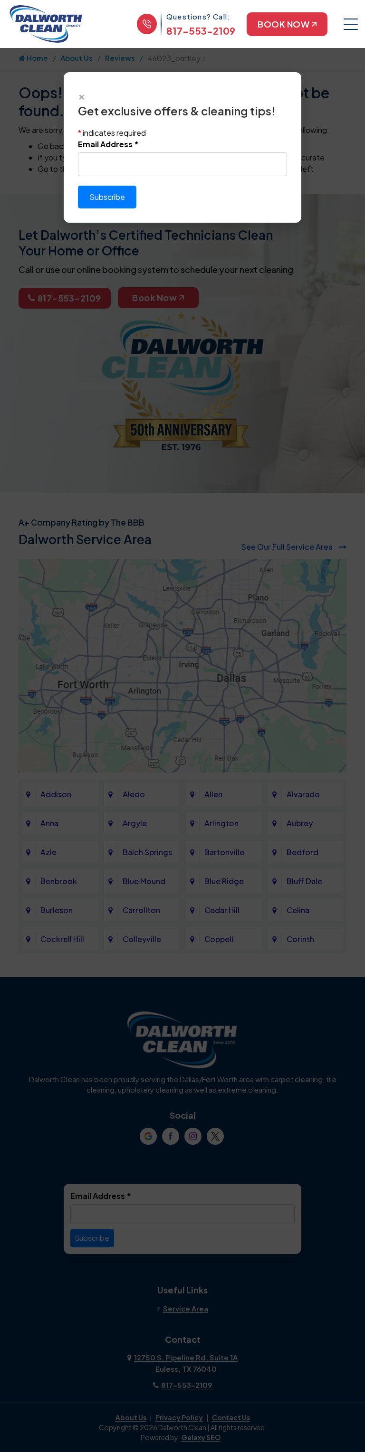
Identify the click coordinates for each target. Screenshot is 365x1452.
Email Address (108, 144)
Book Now (283, 24)
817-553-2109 (200, 31)
